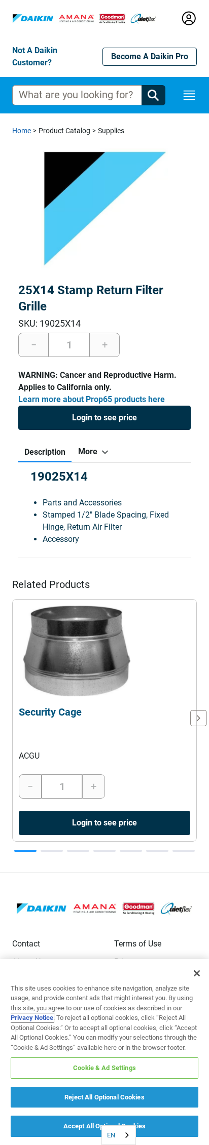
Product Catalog (64, 131)
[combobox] (118, 1135)
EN (111, 1135)
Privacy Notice (32, 1017)
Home (21, 131)
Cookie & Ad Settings (104, 1068)
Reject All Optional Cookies (104, 1097)
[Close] (197, 973)
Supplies (111, 131)
